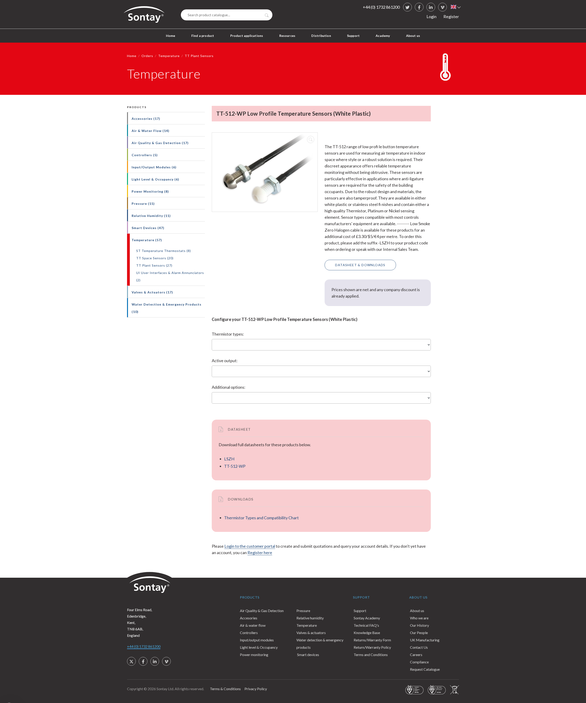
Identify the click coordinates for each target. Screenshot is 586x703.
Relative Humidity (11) (151, 216)
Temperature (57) (147, 240)
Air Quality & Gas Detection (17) (160, 143)
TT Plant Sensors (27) (154, 265)
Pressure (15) (143, 203)
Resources (287, 36)
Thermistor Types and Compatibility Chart (261, 517)
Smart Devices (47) (148, 228)
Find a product (202, 36)
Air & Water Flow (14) (150, 131)
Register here (259, 552)
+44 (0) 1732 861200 (381, 7)
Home (170, 36)
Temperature (169, 56)
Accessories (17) (146, 118)
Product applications (246, 36)
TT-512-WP (234, 466)
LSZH (229, 458)
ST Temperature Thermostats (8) (163, 251)
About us (413, 36)
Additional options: (228, 387)
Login (431, 16)
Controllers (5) (145, 155)
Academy (383, 36)
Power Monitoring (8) (150, 191)
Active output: (225, 360)
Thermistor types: (228, 333)
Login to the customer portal (249, 546)
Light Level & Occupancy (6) (155, 179)
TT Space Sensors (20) (155, 258)
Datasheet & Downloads (360, 265)
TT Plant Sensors (199, 56)
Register (451, 16)
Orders (147, 56)
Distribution (321, 36)
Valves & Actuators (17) (152, 292)
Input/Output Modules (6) (154, 167)
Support (353, 36)
